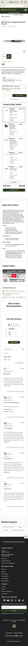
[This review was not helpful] (22, 391)
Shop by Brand (4, 580)
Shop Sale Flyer (5, 576)
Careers (3, 589)
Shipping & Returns (6, 560)
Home (2, 14)
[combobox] (19, 362)
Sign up (14, 610)
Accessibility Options (10, 635)
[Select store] (22, 2)
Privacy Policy (20, 613)
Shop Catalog (4, 578)
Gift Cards (3, 569)
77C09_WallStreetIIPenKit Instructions (15, 291)
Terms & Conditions (18, 632)
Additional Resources (9, 288)
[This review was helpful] (20, 391)
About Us (3, 586)
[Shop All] (2, 2)
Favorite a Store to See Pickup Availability (13, 119)
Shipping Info (17, 86)
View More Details (17, 73)
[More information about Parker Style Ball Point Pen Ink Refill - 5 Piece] (8, 166)
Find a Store (4, 593)
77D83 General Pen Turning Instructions (12, 294)
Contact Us (4, 558)
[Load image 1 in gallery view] (3, 56)
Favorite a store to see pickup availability (12, 89)
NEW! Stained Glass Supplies (14, 12)
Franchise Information (6, 591)
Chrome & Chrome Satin (8, 80)
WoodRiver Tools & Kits (17, 530)
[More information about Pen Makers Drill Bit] (8, 152)
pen (5, 359)
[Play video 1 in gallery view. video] (9, 56)
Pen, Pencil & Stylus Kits (9, 527)
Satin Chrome (19, 80)
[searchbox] (13, 349)
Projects (20, 527)
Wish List (3, 571)
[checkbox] (14, 114)
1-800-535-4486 (5, 556)
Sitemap (21, 635)
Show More (14, 182)
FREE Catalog (4, 573)
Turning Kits (8, 14)
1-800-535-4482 (5, 552)
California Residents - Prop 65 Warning (15, 297)
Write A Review (14, 342)
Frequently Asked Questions (8, 563)
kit (8, 359)
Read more (6, 441)
